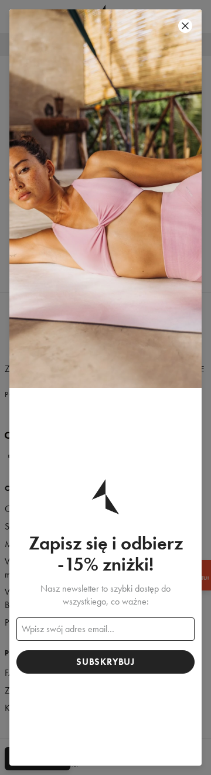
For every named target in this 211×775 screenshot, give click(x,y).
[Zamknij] (185, 26)
